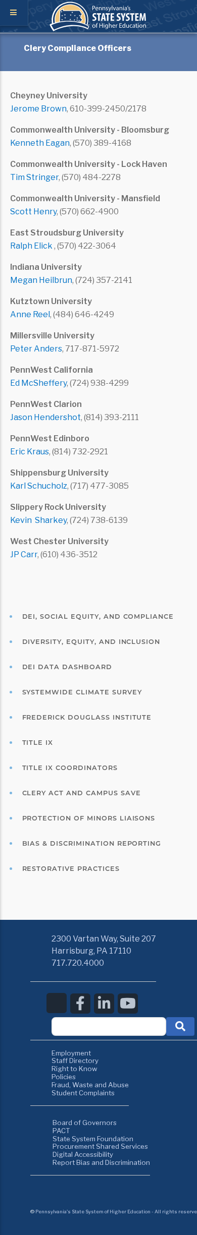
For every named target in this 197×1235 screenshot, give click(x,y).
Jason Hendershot (45, 417)
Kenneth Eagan (40, 143)
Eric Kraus (29, 451)
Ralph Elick (32, 246)
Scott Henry (33, 211)
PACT (61, 1131)
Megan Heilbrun (41, 280)
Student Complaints (83, 1093)
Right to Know (74, 1069)
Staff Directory (75, 1060)
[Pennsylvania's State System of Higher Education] (98, 28)
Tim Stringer (34, 177)
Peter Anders (36, 349)
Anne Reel (30, 314)
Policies (64, 1077)
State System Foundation (93, 1139)
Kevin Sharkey (38, 520)
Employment (71, 1053)
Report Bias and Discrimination (101, 1162)
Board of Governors (85, 1123)
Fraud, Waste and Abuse (90, 1085)
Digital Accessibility (83, 1154)
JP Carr (23, 554)
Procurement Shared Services (100, 1146)
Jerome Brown (38, 108)
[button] (180, 1026)
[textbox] (109, 1026)
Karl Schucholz (38, 486)
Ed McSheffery (38, 383)
